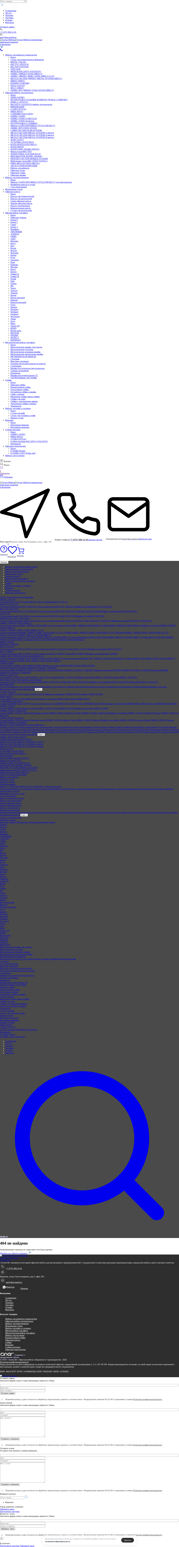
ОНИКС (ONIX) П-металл (22, 121)
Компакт (14, 265)
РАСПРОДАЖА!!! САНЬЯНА (23, 123)
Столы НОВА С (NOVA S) (12, 677)
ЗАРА (13, 239)
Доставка (9, 18)
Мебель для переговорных (17, 177)
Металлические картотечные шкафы (26, 354)
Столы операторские (43, 727)
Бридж (13, 295)
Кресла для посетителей (21, 199)
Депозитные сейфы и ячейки (23, 404)
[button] (89, 5)
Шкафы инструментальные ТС (24, 375)
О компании (10, 11)
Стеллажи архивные (9, 964)
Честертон (15, 316)
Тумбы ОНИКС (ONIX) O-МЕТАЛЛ (92, 713)
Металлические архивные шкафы (25, 352)
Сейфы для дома (17, 399)
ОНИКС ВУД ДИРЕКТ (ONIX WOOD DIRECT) (32, 90)
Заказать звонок (95, 540)
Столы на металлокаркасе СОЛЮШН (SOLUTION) (53, 704)
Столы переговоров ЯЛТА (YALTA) (16, 649)
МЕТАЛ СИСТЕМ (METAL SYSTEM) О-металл (32, 135)
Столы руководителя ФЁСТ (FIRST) (48, 654)
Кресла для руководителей (22, 196)
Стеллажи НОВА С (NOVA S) (62, 677)
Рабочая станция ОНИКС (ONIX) (37, 708)
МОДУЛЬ (14, 333)
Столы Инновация (8, 687)
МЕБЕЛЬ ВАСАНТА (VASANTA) (25, 71)
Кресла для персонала (20, 206)
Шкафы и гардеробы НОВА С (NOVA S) (94, 677)
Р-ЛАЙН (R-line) (17, 451)
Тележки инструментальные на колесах (28, 364)
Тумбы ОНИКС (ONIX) (63, 708)
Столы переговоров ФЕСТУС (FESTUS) (18, 607)
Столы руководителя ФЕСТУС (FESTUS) (56, 607)
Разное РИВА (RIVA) (80, 699)
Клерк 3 (14, 227)
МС (12, 286)
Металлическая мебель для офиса (20, 342)
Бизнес (13, 255)
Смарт (13, 224)
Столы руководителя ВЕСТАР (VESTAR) (56, 611)
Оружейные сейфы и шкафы (23, 392)
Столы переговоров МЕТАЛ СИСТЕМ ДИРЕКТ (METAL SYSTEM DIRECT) (35, 637)
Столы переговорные (62, 727)
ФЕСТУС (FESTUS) (19, 64)
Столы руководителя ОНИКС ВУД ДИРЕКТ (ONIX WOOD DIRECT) (93, 658)
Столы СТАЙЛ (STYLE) (11, 694)
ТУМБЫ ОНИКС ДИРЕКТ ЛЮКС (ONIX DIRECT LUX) (89, 632)
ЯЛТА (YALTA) (17, 85)
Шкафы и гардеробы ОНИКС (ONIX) (91, 708)
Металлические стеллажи (21, 349)
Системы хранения (24, 727)
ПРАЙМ (14, 335)
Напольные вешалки (19, 425)
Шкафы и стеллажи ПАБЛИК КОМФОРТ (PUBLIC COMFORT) (123, 670)
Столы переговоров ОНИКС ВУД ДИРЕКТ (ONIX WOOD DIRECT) (31, 658)
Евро (12, 262)
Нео (12, 246)
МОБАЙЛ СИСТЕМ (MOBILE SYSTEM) (29, 159)
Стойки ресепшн (12, 430)
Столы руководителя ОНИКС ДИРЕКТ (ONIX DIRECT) (76, 625)
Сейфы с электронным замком (24, 401)
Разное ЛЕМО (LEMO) (85, 665)
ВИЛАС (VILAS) (18, 62)
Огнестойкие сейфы (19, 389)
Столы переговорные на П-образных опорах (81, 729)
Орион (13, 283)
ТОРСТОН (15, 69)
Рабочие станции (8, 727)
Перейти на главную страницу (14, 1253)
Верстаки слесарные (19, 361)
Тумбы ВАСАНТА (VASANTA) (97, 621)
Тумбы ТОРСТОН (66, 616)
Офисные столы (17, 170)
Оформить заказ (7, 1509)
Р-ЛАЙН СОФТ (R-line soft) (23, 453)
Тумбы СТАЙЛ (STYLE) (34, 694)
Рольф (13, 279)
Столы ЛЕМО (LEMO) (10, 665)
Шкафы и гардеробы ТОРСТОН (89, 616)
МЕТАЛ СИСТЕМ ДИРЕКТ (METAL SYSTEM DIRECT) (36, 78)
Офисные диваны (18, 217)
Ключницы (15, 373)
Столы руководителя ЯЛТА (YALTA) (50, 649)
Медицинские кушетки (10, 959)
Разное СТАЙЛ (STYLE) (92, 694)
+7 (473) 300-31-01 (8, 32)
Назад (13, 57)
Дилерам (9, 15)
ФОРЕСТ (14, 338)
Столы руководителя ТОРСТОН (43, 616)
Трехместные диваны (45, 822)
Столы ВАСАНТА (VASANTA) (14, 682)
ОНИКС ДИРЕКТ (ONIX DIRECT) (26, 74)
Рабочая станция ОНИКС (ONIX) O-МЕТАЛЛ (54, 713)
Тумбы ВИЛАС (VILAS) (33, 602)
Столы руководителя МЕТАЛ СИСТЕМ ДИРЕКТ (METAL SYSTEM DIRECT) (106, 637)
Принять (127, 1540)
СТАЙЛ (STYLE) (18, 109)
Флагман (14, 253)
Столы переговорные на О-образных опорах (41, 729)
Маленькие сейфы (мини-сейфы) (25, 397)
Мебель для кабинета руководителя (21, 55)
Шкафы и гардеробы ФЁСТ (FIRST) (102, 654)
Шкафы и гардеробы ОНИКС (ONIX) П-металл (122, 720)
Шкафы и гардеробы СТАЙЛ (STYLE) (63, 694)
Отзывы (8, 20)
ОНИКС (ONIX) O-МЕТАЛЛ (23, 118)
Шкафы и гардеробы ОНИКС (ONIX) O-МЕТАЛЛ (132, 713)
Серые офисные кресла (20, 201)
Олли (12, 305)
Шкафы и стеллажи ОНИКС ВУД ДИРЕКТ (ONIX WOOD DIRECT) (30, 661)
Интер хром (15, 331)
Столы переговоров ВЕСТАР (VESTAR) (18, 611)
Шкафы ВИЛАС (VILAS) (56, 602)
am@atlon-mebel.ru (8, 37)
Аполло (13, 290)
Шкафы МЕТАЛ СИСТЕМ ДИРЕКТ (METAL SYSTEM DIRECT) (55, 640)
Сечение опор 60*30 (38, 732)
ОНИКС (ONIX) (17, 116)
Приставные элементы (160, 729)
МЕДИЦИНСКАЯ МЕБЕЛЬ (23, 356)
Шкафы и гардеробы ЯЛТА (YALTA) (105, 649)
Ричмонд (14, 309)
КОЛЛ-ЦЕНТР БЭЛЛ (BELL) (23, 144)
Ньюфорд (14, 229)
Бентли (13, 250)
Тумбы (111, 727)
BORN (13, 328)
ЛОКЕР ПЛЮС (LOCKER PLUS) (25, 154)
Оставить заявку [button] (7, 27)
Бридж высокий (17, 298)
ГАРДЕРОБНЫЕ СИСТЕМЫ (23, 378)
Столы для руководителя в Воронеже (27, 60)
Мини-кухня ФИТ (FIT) (21, 151)
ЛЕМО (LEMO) (17, 97)
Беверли (14, 300)
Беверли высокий (18, 302)
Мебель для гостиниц (15, 455)
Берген (13, 272)
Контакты (9, 22)
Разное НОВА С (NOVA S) (125, 677)
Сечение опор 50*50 (129, 729)
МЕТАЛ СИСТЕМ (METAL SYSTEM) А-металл (32, 133)
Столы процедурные (30, 959)
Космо (13, 248)
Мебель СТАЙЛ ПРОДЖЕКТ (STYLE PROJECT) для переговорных (41, 182)
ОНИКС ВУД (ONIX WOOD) (23, 128)
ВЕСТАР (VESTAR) (19, 67)
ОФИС (13, 236)
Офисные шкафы (18, 175)
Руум (12, 257)
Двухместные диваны (26, 822)
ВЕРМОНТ (15, 340)
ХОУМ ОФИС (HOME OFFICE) (24, 149)
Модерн (14, 267)
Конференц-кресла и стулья (22, 184)
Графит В (14, 274)
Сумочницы (15, 366)
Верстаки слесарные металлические (16, 968)
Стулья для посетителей (21, 210)
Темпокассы (15, 406)
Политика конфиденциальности (14, 1362)
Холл (12, 321)
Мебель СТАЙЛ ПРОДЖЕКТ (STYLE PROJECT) (32, 126)
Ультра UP (15, 326)
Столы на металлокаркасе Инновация (34, 687)
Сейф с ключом (17, 394)
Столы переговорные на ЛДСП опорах (90, 727)
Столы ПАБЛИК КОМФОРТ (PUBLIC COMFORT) (23, 670)
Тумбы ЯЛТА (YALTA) (77, 649)
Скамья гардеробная (19, 371)
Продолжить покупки (10, 1511)
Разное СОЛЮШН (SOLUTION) (162, 704)
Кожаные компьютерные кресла (69, 812)
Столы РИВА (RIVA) (9, 699)
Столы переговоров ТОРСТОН (14, 616)
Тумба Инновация (141, 687)
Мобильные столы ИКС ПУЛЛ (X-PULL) (29, 161)
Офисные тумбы (17, 173)
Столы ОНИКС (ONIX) (11, 708)
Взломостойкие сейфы (20, 387)
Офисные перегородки (15, 446)
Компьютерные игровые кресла (98, 812)
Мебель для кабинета (19, 168)
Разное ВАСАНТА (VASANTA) (144, 682)
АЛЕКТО (14, 234)
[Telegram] (1, 47)
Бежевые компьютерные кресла (14, 812)
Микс (12, 323)
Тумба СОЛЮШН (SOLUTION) (91, 704)
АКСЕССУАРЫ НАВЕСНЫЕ (23, 166)
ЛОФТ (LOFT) (17, 140)
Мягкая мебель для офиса (16, 213)
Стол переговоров (18, 187)
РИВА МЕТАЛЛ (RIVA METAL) (25, 163)
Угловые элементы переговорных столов (132, 727)
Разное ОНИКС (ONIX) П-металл (159, 720)
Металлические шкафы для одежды (26, 347)
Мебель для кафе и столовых (18, 408)
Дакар (13, 319)
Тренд (13, 288)
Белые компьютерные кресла (42, 812)
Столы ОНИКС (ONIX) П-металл (15, 720)
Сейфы (8, 380)
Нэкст (13, 269)
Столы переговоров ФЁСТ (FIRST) (16, 654)
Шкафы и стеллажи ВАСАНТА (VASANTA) (132, 621)
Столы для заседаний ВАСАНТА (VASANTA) (21, 621)
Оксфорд (14, 314)
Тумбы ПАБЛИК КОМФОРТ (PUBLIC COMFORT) (70, 670)
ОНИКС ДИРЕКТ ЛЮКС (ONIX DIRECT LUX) (32, 76)
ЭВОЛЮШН (16, 232)
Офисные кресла (12, 191)
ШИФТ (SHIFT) (17, 81)
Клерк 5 (14, 222)
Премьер (14, 312)
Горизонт (14, 260)
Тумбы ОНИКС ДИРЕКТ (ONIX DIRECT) (121, 625)
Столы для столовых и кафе (22, 415)
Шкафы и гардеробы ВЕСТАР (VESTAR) (118, 611)
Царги (154, 727)
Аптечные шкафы (48, 959)
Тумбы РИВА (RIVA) (29, 699)
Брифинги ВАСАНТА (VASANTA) (45, 682)
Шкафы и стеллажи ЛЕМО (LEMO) (58, 665)
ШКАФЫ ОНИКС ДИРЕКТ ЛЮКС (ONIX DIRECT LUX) (142, 632)
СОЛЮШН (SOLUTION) (21, 114)
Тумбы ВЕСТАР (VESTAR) (87, 611)
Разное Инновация (26, 689)
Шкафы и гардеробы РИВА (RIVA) (55, 699)
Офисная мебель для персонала (19, 93)
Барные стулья (16, 418)
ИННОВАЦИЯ (17, 107)
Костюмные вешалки (19, 427)
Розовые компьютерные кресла (127, 812)
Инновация (15, 444)
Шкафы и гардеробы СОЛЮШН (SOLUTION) (127, 704)
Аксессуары (144, 729)
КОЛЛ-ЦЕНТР (17, 147)
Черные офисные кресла (21, 203)
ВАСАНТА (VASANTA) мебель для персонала (31, 104)
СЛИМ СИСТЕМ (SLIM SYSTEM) (26, 130)
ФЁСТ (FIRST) (17, 88)
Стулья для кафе (17, 413)
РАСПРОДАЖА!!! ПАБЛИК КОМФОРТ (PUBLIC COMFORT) (38, 100)
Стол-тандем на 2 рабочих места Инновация (71, 687)
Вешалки (9, 420)
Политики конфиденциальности (147, 1399)
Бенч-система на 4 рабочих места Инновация (112, 687)
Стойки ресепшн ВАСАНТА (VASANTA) (29, 441)
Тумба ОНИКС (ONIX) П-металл (85, 720)
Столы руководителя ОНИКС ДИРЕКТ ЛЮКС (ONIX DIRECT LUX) (31, 632)
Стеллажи (14, 359)
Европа (13, 307)
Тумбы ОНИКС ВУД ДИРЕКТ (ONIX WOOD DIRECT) (150, 658)
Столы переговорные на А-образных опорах (20, 789)
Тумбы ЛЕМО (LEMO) (31, 665)
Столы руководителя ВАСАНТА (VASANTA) (62, 621)
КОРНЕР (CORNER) (19, 83)
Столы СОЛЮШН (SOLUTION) (15, 704)
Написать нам (145, 539)
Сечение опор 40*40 (110, 729)
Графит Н (14, 276)
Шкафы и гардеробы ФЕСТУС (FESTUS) (93, 607)
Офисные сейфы (17, 385)
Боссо (13, 243)
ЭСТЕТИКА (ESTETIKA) (22, 142)
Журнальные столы (14, 189)
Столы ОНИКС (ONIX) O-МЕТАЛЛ (16, 713)
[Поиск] (26, 1)
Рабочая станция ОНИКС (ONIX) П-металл (50, 720)
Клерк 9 (14, 220)
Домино (14, 293)
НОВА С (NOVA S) (19, 102)
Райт (12, 281)
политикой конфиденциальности (57, 1541)
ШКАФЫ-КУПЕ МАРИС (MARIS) (26, 156)
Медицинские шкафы (66, 959)
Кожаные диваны (8, 822)
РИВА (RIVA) (16, 111)
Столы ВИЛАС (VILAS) (11, 602)
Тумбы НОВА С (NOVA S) (36, 677)
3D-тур (8, 13)
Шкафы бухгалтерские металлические (27, 368)
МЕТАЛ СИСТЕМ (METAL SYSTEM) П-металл (32, 137)
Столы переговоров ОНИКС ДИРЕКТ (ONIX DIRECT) (25, 625)
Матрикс (14, 241)
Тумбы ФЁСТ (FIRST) (75, 654)
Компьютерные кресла (20, 208)
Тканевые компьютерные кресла (156, 812)
